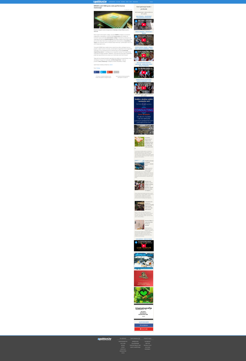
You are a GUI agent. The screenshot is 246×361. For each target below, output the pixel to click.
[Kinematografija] (143, 312)
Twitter (147, 343)
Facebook (144, 325)
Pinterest (147, 349)
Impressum (135, 341)
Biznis (123, 345)
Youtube (145, 329)
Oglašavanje (135, 343)
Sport (123, 347)
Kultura (123, 343)
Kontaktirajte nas (135, 345)
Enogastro (123, 351)
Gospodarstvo (123, 341)
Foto (123, 353)
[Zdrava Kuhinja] (143, 295)
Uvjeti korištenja (135, 347)
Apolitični (100, 2)
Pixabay (98, 68)
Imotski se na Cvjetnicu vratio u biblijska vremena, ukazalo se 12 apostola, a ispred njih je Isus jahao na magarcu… (149, 186)
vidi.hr (111, 64)
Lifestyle (123, 349)
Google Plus (147, 345)
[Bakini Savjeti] (143, 278)
